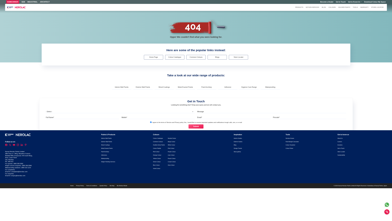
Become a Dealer (326, 2)
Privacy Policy (80, 185)
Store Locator (377, 7)
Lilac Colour (171, 155)
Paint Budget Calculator (292, 141)
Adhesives (104, 155)
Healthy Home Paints (159, 145)
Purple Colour (172, 151)
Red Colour (156, 151)
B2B (23, 2)
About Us (340, 138)
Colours (332, 7)
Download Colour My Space (375, 2)
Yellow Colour (157, 158)
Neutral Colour (172, 138)
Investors (339, 145)
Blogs (217, 57)
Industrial (32, 2)
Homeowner (12, 2)
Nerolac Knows (290, 138)
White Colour (171, 145)
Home (72, 185)
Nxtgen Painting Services (108, 161)
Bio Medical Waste (122, 185)
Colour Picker (289, 148)
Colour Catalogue (174, 57)
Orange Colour (157, 155)
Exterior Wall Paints (143, 87)
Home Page (153, 57)
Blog (324, 7)
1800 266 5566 (27, 165)
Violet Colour (156, 168)
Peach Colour (171, 158)
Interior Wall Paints (121, 87)
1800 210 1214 (26, 167)
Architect (45, 2)
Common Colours (196, 57)
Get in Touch (341, 2)
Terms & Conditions (91, 185)
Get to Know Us (354, 2)
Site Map (112, 185)
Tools (355, 7)
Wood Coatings (164, 87)
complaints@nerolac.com (19, 171)
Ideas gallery (237, 151)
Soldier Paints (344, 7)
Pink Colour (171, 148)
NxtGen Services (312, 7)
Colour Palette (157, 148)
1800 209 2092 (18, 163)
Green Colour (157, 161)
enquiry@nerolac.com (18, 175)
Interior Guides (238, 138)
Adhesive (227, 87)
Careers (339, 141)
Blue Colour (156, 165)
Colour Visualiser (290, 145)
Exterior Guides (238, 141)
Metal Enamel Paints (185, 87)
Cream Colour (172, 161)
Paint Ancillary (206, 87)
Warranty (364, 7)
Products (299, 7)
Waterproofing (270, 87)
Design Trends (238, 148)
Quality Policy (103, 185)
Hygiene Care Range (249, 87)
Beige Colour (171, 141)
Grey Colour (171, 165)
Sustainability (341, 155)
